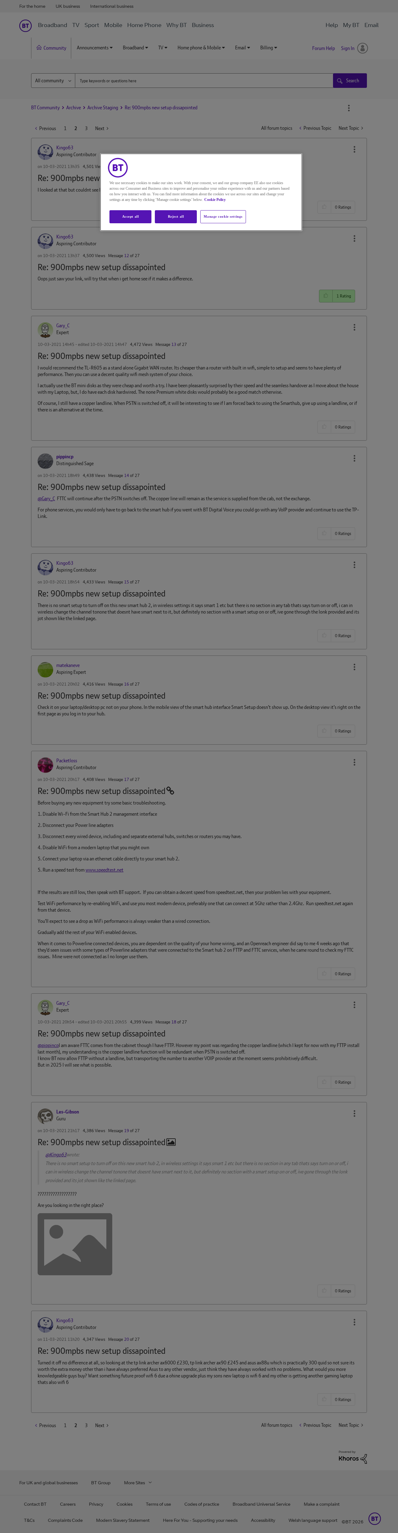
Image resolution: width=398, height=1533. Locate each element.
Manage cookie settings (223, 216)
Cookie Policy (215, 199)
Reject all (176, 216)
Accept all (130, 216)
